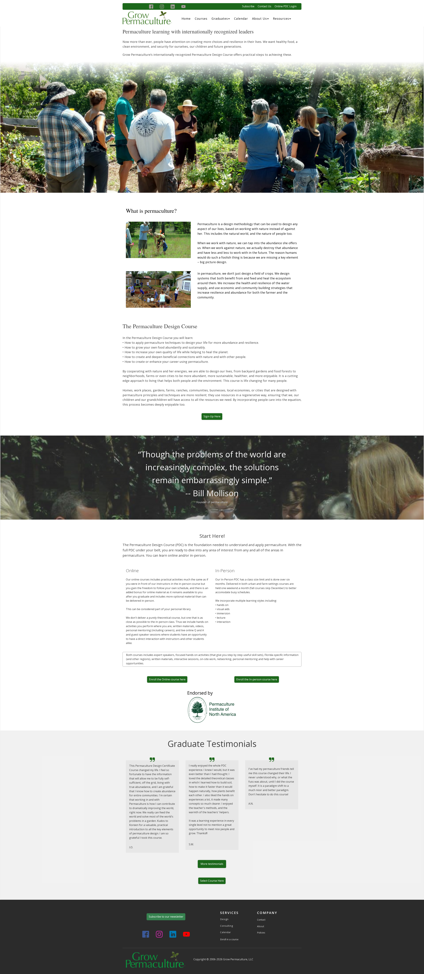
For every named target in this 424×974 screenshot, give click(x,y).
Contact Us (264, 6)
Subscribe (248, 6)
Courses (201, 19)
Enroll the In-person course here (256, 679)
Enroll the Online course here (167, 679)
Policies (261, 932)
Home (186, 19)
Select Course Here (212, 881)
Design (224, 919)
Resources (281, 19)
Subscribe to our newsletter (166, 916)
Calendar (241, 19)
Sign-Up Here (212, 416)
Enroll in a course (229, 939)
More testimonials (212, 864)
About (260, 926)
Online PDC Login (285, 6)
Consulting (226, 926)
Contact (261, 919)
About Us (259, 19)
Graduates (220, 19)
